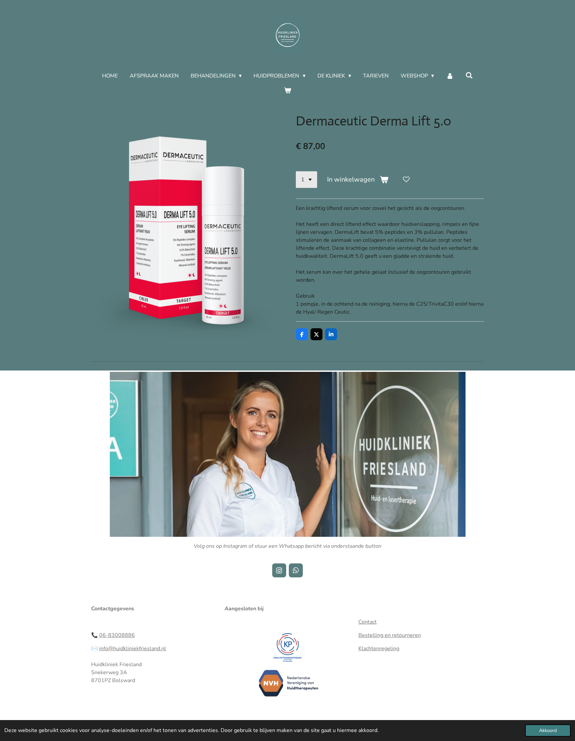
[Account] (450, 75)
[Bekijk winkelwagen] (287, 90)
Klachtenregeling (378, 648)
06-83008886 (117, 635)
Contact (367, 622)
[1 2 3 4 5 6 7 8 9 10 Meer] (306, 179)
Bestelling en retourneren (389, 635)
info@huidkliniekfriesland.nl (132, 648)
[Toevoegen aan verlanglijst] (406, 179)
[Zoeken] (469, 75)
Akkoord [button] (548, 730)
